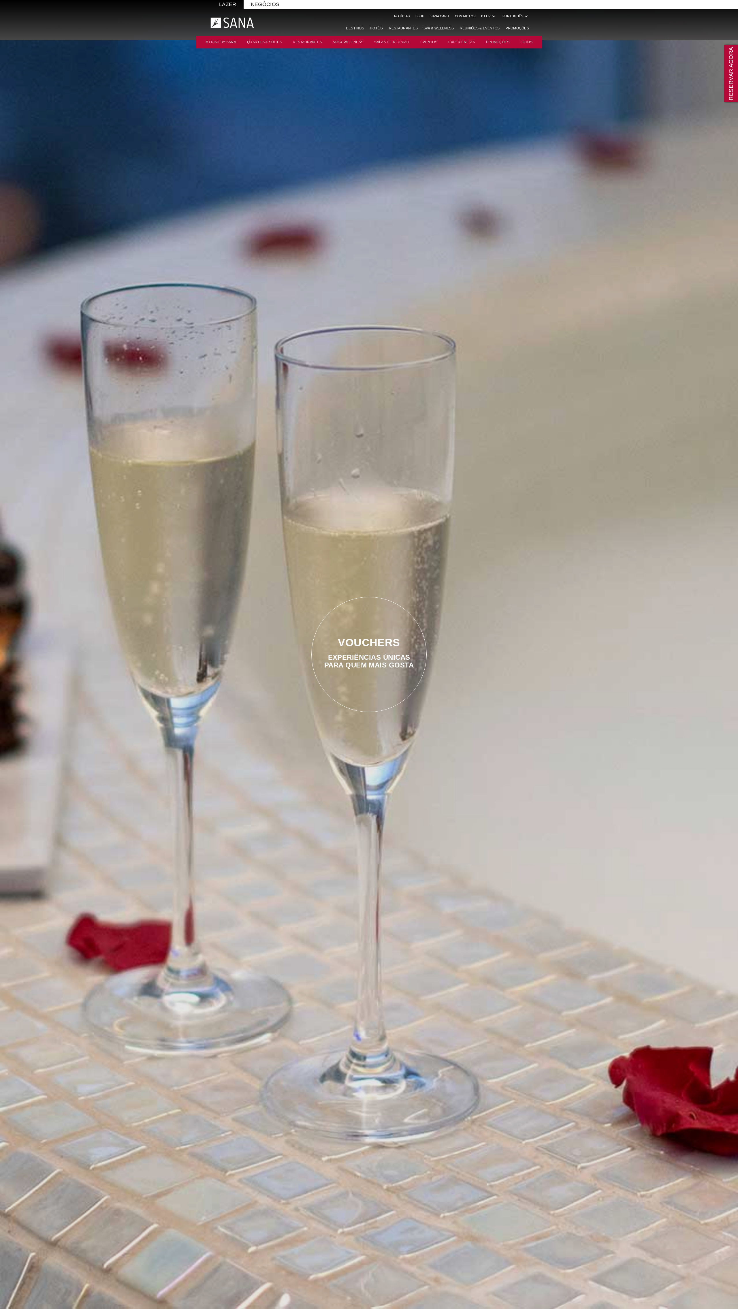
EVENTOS (428, 42)
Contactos (465, 16)
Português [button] (515, 16)
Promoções (517, 28)
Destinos (355, 28)
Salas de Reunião (391, 42)
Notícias (402, 16)
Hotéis (376, 28)
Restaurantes (403, 28)
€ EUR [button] (488, 16)
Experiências (461, 42)
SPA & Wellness (438, 28)
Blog (420, 16)
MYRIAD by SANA (221, 42)
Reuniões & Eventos (480, 28)
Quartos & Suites (264, 42)
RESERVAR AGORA (731, 73)
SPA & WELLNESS (348, 42)
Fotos (526, 42)
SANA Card (439, 16)
